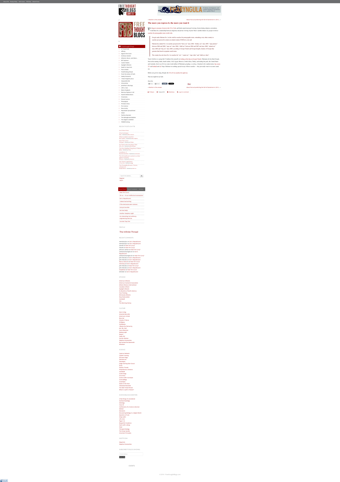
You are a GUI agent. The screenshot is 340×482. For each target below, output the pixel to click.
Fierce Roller (125, 69)
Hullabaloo (122, 324)
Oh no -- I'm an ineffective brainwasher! (131, 195)
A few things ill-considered (127, 399)
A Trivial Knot (125, 49)
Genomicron (122, 359)
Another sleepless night (127, 213)
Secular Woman (123, 338)
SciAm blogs (122, 373)
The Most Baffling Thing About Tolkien (130, 148)
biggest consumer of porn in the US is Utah (164, 28)
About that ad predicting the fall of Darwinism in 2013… (202, 19)
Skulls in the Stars (124, 383)
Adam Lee (134, 168)
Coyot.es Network (124, 353)
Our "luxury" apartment (125, 161)
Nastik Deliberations (127, 94)
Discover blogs (123, 357)
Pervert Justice (125, 99)
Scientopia (122, 382)
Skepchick (122, 442)
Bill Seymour (125, 60)
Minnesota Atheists (125, 295)
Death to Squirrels (126, 67)
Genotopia (122, 361)
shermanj (122, 264)
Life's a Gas (124, 88)
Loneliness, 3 (123, 152)
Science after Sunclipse (126, 377)
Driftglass (122, 322)
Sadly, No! (122, 336)
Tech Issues (22, 1)
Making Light (123, 332)
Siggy (132, 163)
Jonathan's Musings (127, 85)
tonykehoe (122, 270)
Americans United (124, 316)
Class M (121, 405)
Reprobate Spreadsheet (128, 110)
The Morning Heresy (125, 303)
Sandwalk (122, 299)
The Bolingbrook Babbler (128, 117)
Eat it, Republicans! (125, 198)
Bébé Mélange (133, 146)
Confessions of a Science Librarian (129, 407)
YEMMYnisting (125, 122)
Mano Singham (125, 90)
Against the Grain (126, 53)
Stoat (120, 427)
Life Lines (122, 419)
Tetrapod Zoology (124, 429)
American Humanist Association (128, 283)
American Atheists (124, 281)
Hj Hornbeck (137, 153)
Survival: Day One (125, 221)
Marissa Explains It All (127, 92)
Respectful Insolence (125, 423)
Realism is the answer (155, 19)
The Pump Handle (124, 431)
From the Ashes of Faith (128, 74)
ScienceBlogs (123, 379)
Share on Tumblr (164, 84)
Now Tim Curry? (123, 140)
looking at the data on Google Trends (190, 59)
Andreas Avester (126, 56)
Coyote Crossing (124, 355)
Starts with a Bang (124, 425)
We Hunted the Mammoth (127, 342)
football (155, 66)
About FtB (6, 1)
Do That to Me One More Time (128, 144)
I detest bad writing (125, 201)
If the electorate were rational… (129, 204)
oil (160, 66)
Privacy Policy (13, 1)
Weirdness (171, 92)
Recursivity (124, 108)
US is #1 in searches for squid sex (178, 73)
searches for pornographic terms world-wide (160, 33)
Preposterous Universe (126, 369)
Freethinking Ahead (127, 72)
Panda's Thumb (123, 367)
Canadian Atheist (124, 287)
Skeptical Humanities (125, 340)
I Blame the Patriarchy (125, 326)
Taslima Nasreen (126, 115)
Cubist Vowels (125, 63)
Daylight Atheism (126, 65)
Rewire (121, 334)
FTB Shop (28, 1)
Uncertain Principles (125, 433)
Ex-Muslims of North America (128, 291)
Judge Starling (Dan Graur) (127, 363)
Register (122, 178)
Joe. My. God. (123, 328)
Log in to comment (184, 92)
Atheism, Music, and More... (129, 58)
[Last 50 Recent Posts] (124, 130)
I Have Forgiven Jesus (127, 78)
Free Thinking (123, 293)
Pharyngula (124, 101)
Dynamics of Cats (124, 415)
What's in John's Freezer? (126, 390)
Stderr (123, 113)
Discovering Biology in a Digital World (130, 413)
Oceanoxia (124, 97)
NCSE (120, 365)
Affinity (123, 51)
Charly (129, 149)
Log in (121, 180)
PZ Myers (132, 142)
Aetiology (122, 403)
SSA (120, 301)
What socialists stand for (126, 137)
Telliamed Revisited (125, 385)
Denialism (122, 411)
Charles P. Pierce (124, 320)
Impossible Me (125, 81)
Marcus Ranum (131, 134)
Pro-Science (124, 106)
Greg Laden (122, 417)
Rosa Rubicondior (124, 297)
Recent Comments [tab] (132, 189)
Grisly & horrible (124, 207)
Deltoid (121, 409)
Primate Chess (125, 104)
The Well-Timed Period (126, 388)
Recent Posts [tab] (122, 189)
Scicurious (122, 375)
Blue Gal (121, 318)
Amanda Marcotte (124, 314)
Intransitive (124, 83)
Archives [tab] (141, 189)
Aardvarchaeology (124, 401)
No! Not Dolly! (124, 210)
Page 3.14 (122, 421)
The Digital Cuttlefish (127, 119)
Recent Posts (35, 1)
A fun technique (123, 133)
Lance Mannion (123, 330)
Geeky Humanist (126, 76)
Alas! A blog (122, 312)
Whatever (122, 344)
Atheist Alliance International (127, 285)
